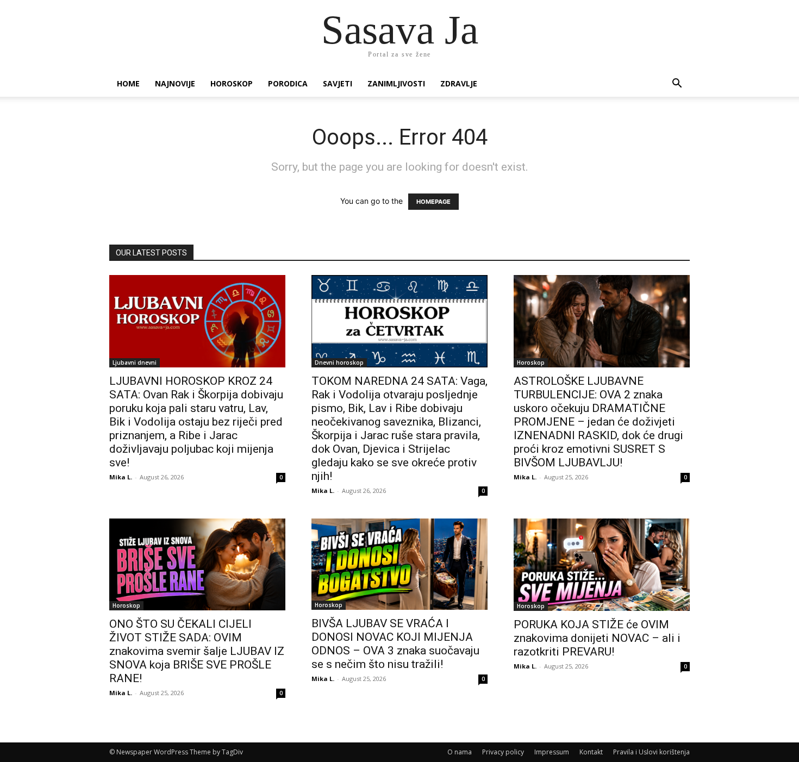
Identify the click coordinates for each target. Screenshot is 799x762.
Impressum (551, 752)
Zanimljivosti (396, 83)
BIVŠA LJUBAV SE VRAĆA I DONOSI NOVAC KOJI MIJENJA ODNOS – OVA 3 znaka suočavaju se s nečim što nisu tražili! (395, 644)
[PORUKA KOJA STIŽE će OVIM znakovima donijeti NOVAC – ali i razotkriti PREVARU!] (602, 565)
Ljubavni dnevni (135, 362)
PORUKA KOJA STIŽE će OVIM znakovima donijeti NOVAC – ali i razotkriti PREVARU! (597, 638)
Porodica (288, 83)
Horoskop (231, 83)
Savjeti (337, 83)
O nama (459, 752)
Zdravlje (458, 83)
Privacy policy (503, 752)
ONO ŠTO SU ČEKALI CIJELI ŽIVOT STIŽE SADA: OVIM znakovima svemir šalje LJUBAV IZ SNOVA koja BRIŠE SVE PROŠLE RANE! (196, 651)
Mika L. (120, 477)
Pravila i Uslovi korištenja (651, 752)
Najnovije (175, 83)
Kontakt (591, 752)
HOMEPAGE (433, 201)
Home (128, 83)
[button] (677, 84)
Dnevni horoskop (339, 362)
